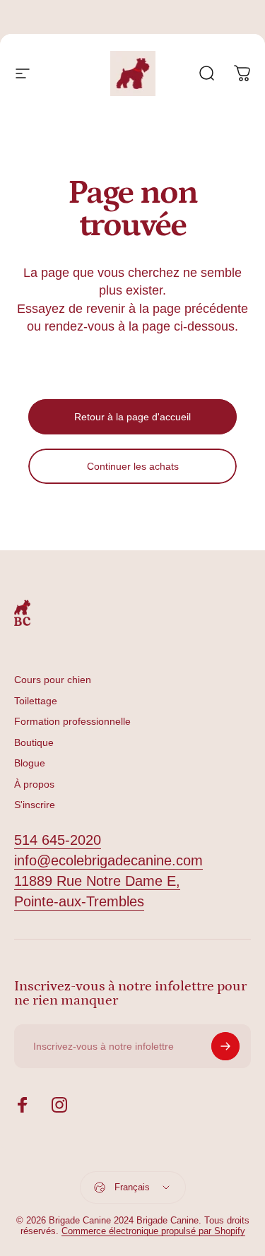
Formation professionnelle (72, 721)
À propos (34, 784)
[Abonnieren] (225, 1046)
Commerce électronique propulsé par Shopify (153, 1231)
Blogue (29, 763)
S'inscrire (34, 804)
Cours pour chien (52, 679)
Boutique (34, 742)
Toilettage (35, 700)
